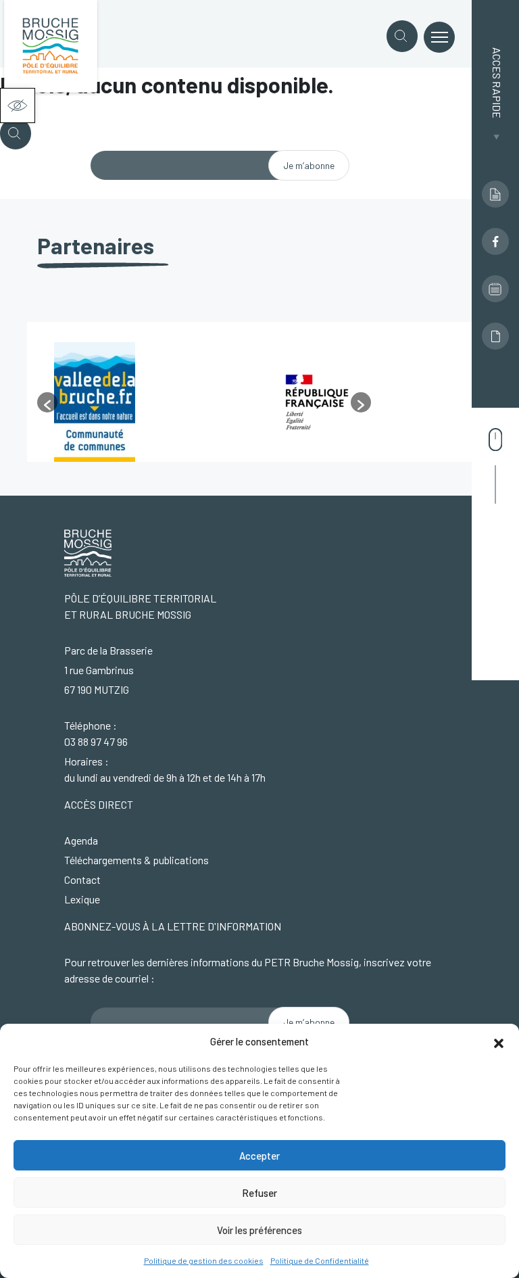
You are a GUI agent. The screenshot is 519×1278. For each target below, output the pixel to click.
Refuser (259, 1193)
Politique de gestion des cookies (204, 1260)
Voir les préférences (259, 1230)
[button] (17, 105)
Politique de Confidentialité (319, 1260)
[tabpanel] (148, 402)
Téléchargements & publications (136, 859)
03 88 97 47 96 (96, 741)
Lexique (82, 899)
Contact (82, 879)
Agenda (81, 840)
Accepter (259, 1156)
